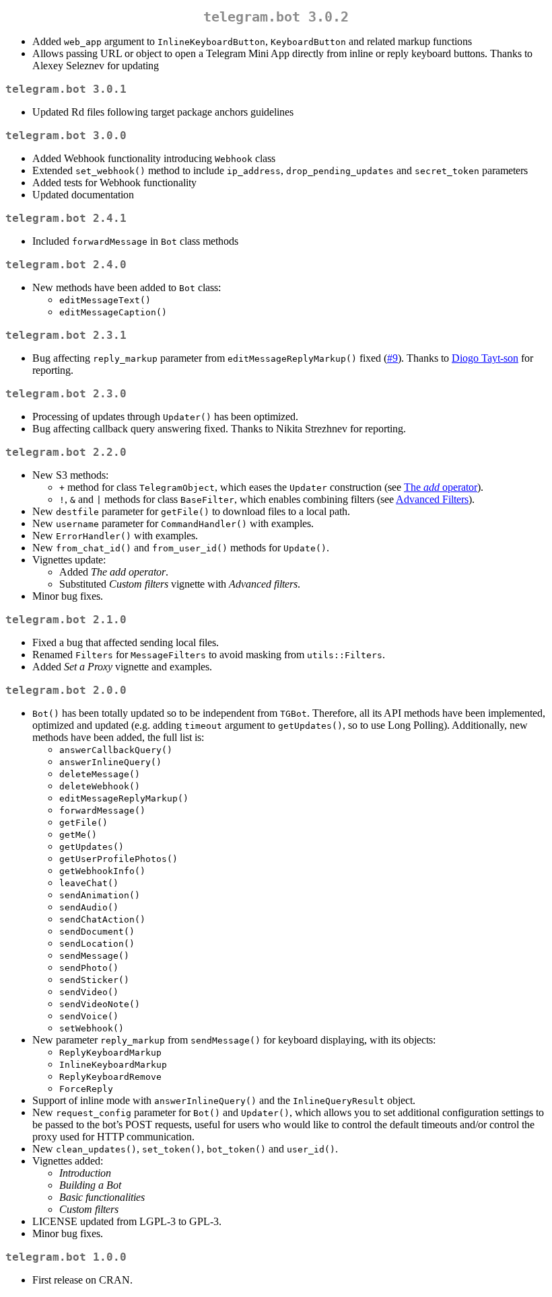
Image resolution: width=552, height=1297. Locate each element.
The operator (440, 487)
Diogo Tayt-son (485, 358)
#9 (392, 358)
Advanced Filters (432, 499)
